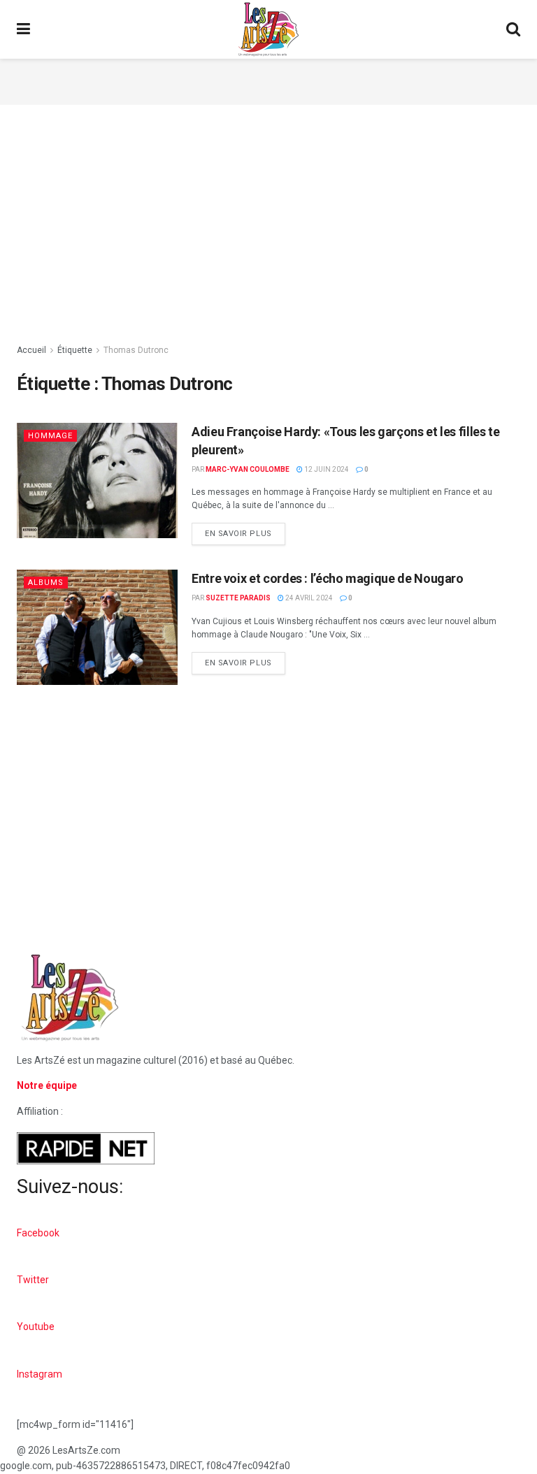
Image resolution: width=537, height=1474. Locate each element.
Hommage (50, 435)
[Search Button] (513, 29)
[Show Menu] (23, 29)
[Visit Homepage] (268, 29)
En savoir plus (245, 530)
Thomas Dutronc (136, 350)
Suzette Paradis (238, 598)
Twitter (33, 1279)
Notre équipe (47, 1085)
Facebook (38, 1232)
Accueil (31, 350)
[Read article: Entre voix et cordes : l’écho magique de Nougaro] (97, 627)
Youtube (36, 1326)
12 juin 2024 (326, 469)
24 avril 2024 (308, 598)
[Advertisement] (268, 80)
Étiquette (74, 350)
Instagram (39, 1374)
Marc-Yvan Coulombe (247, 469)
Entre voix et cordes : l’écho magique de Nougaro (328, 578)
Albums (46, 582)
